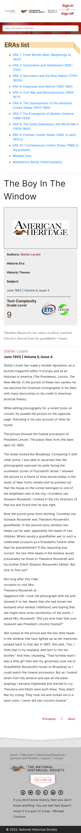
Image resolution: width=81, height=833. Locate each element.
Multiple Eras (22, 156)
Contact (58, 758)
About (13, 754)
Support (46, 758)
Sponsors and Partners (24, 758)
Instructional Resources (50, 754)
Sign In (67, 5)
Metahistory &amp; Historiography (37, 162)
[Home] (10, 11)
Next (71, 719)
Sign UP (67, 14)
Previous (49, 719)
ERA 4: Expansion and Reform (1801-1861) (43, 86)
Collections (26, 754)
